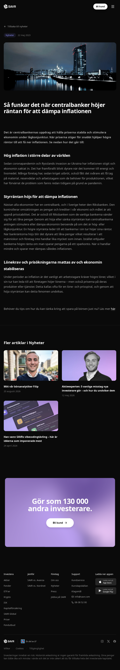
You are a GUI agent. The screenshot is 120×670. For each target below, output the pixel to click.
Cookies (20, 648)
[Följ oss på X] (108, 641)
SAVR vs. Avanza (36, 580)
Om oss (55, 580)
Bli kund (100, 6)
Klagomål (76, 591)
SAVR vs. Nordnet (36, 585)
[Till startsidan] (9, 641)
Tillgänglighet (36, 648)
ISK (5, 602)
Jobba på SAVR (58, 597)
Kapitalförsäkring (13, 608)
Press (54, 591)
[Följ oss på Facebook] (114, 641)
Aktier (7, 580)
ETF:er (7, 591)
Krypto (7, 597)
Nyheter (55, 585)
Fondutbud (9, 625)
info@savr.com (82, 596)
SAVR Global (10, 613)
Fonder (7, 585)
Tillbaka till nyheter (18, 26)
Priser (7, 619)
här (113, 309)
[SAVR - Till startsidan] (10, 6)
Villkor (7, 648)
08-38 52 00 (81, 602)
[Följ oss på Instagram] (102, 641)
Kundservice (78, 580)
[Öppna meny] (112, 6)
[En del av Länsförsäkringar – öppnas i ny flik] (28, 641)
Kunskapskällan (80, 585)
